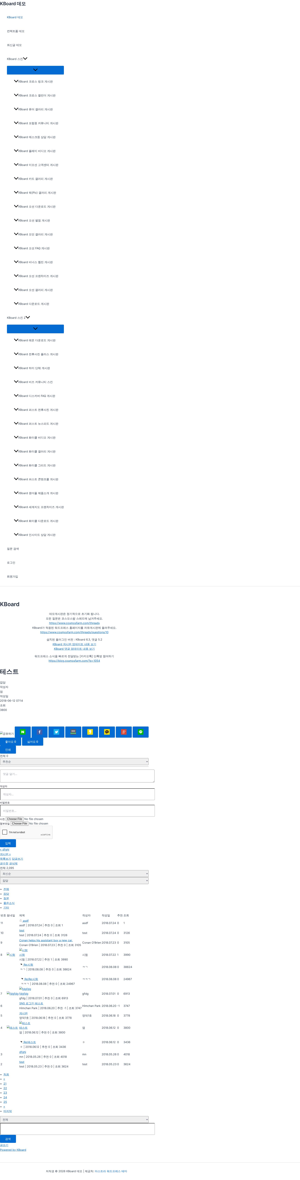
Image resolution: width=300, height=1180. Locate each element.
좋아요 (10, 741)
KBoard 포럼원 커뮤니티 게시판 (38, 123)
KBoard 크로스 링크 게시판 (35, 81)
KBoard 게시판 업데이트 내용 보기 (74, 644)
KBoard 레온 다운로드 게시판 (37, 340)
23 (5, 1092)
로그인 (11, 562)
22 (5, 1088)
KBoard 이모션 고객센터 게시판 (38, 165)
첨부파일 (5, 823)
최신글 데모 (14, 45)
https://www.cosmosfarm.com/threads (74, 623)
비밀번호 (5, 802)
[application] (25, 59)
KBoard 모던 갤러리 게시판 (35, 234)
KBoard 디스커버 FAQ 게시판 (36, 396)
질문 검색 (13, 548)
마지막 (7, 1111)
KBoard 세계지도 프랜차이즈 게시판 (41, 507)
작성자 (3, 786)
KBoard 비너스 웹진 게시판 (35, 262)
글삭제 (13, 863)
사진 (2, 819)
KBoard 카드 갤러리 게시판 (35, 178)
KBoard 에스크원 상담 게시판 (37, 137)
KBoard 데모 (13, 3)
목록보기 (5, 858)
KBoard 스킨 (15, 59)
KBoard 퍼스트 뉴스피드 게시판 (38, 423)
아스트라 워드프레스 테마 (111, 1171)
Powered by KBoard (13, 1150)
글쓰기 (4, 1145)
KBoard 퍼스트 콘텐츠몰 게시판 (38, 479)
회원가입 (12, 576)
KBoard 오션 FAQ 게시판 (34, 248)
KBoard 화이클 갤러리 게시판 (37, 451)
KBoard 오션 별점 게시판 (34, 220)
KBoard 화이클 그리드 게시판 (37, 465)
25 (5, 1102)
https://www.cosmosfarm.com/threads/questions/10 (74, 632)
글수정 (4, 863)
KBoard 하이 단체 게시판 (34, 368)
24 (5, 1097)
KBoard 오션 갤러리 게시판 (35, 290)
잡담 (6, 894)
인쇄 (8, 749)
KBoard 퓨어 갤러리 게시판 (35, 109)
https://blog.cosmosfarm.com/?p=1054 (74, 660)
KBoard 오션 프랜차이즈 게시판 (38, 276)
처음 (6, 1074)
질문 (6, 898)
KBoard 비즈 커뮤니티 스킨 (35, 382)
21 (4, 1083)
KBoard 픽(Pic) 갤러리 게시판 (37, 192)
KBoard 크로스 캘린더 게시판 (37, 95)
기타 (6, 907)
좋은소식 (9, 903)
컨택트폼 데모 (15, 31)
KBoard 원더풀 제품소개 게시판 (38, 493)
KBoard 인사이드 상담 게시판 (37, 535)
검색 (8, 1139)
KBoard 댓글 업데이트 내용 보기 (74, 648)
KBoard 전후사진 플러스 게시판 (38, 354)
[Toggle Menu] (35, 70)
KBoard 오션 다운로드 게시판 (37, 206)
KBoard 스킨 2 (16, 317)
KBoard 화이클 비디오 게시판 (37, 437)
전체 (6, 889)
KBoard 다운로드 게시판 (33, 304)
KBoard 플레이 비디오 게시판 (37, 151)
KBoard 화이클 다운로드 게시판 (38, 521)
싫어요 (32, 741)
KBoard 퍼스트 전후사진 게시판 (38, 409)
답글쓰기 (17, 858)
